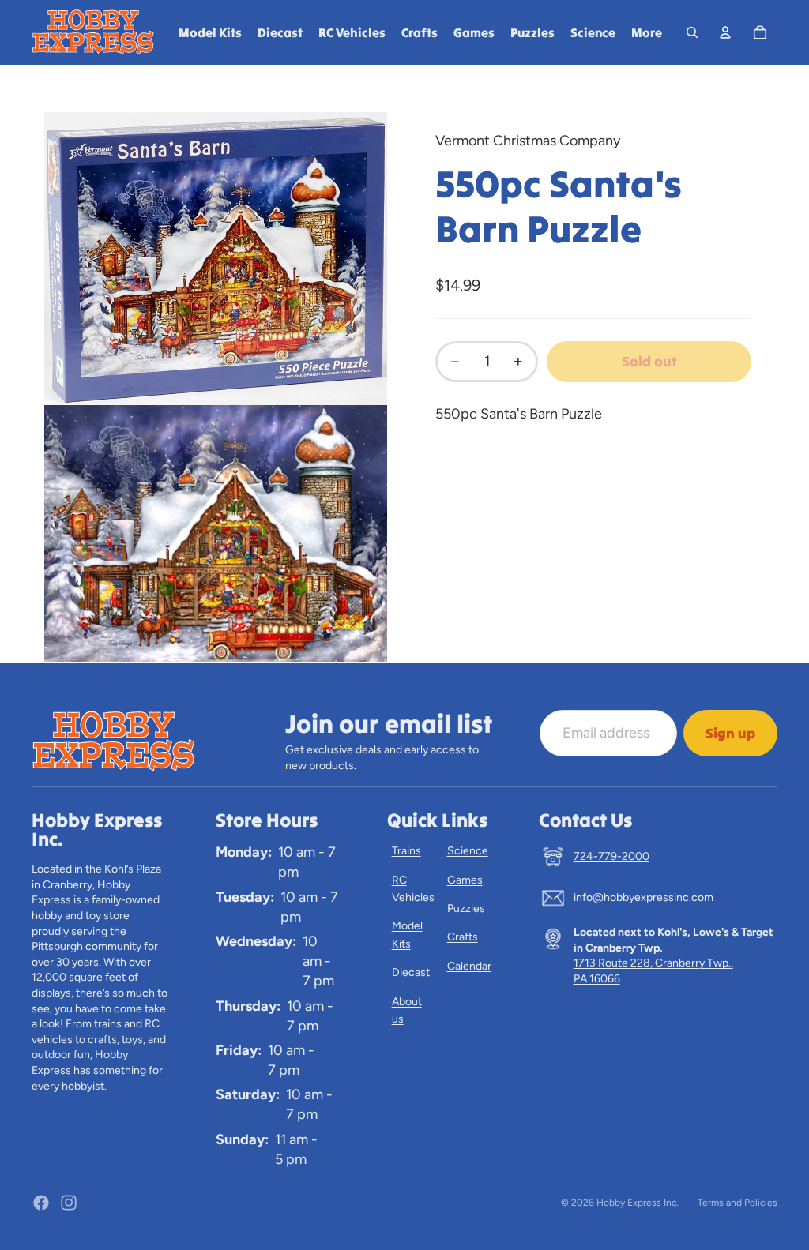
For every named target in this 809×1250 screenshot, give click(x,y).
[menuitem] (646, 32)
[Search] (692, 32)
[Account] (725, 32)
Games (465, 880)
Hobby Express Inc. (637, 1202)
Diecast (411, 972)
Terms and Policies (737, 1202)
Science (467, 851)
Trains (406, 851)
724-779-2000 (611, 856)
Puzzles (466, 908)
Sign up (730, 733)
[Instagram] (68, 1202)
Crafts (462, 937)
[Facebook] (41, 1202)
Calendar (469, 966)
